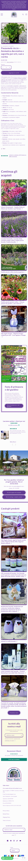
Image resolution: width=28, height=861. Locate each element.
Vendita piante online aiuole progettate (12, 272)
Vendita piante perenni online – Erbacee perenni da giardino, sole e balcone (12, 302)
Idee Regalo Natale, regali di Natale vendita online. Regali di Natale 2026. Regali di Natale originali (13, 541)
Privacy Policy (6, 810)
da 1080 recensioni (13, 425)
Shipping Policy (6, 817)
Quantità (3, 64)
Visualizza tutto (14, 712)
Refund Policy (6, 814)
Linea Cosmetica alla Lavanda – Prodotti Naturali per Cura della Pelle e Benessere (13, 672)
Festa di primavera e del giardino (13, 406)
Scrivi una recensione (14, 759)
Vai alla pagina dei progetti (14, 492)
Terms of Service (7, 820)
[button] (1, 14)
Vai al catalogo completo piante (14, 497)
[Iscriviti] (21, 735)
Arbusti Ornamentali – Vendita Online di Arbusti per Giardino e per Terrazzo (12, 208)
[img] (14, 423)
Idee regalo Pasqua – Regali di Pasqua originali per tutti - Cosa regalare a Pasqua (13, 334)
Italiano (13, 850)
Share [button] (4, 148)
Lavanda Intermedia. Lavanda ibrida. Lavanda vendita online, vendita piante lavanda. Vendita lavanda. (12, 240)
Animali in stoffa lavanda (8, 641)
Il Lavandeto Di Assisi (15, 858)
